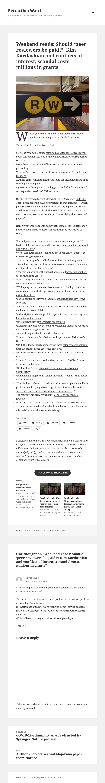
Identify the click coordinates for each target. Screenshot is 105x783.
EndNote (51, 206)
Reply (21, 626)
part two (56, 348)
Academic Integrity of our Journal (49, 333)
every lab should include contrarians (65, 402)
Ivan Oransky (42, 530)
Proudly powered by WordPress (46, 777)
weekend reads (59, 530)
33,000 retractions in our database (58, 202)
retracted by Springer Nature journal (66, 152)
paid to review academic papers (63, 241)
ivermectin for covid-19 (52, 321)
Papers (69, 206)
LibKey (60, 206)
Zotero (82, 206)
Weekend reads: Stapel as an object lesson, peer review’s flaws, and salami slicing (74, 504)
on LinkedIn (32, 448)
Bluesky (62, 444)
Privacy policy (22, 777)
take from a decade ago (47, 410)
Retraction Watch (25, 10)
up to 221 (81, 198)
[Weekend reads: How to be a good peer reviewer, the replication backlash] (50, 489)
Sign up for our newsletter (53, 472)
